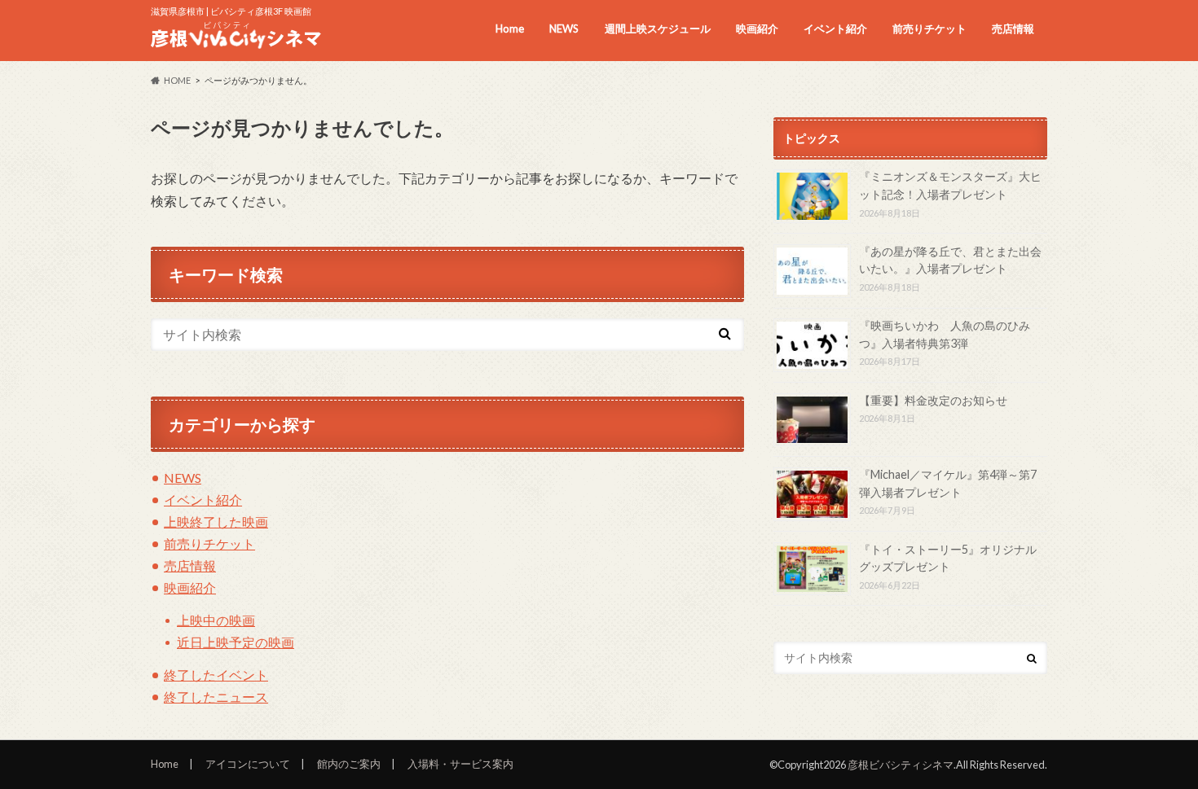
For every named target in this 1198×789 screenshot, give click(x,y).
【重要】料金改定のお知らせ (933, 400)
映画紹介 (757, 28)
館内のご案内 (349, 763)
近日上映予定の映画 (235, 642)
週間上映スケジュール (658, 28)
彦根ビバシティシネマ (901, 764)
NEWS (564, 28)
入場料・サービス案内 (460, 763)
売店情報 (1013, 28)
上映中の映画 (216, 620)
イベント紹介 (835, 28)
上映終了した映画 (216, 521)
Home (509, 28)
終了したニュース (216, 696)
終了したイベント (216, 674)
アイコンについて (247, 763)
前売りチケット (929, 28)
